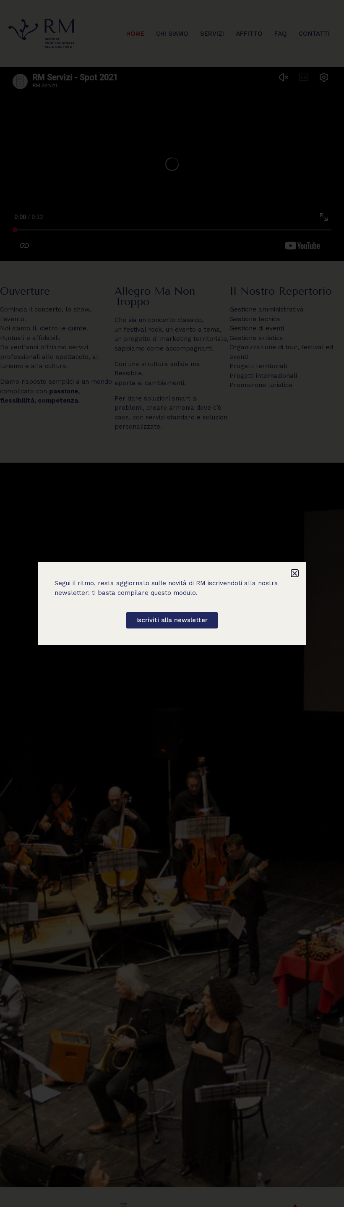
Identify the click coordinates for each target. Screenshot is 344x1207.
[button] (295, 573)
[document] (172, 603)
